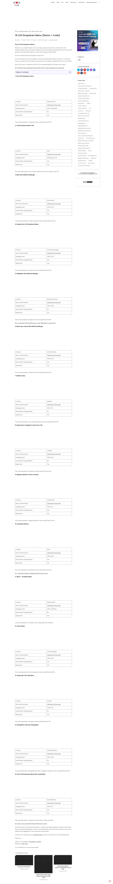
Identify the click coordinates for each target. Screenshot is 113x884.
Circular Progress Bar (83, 101)
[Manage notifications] (110, 881)
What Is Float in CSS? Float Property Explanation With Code (43, 876)
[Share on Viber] (91, 70)
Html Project (81, 138)
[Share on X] (78, 70)
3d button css (81, 83)
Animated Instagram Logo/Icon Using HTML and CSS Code (63, 867)
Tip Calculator (91, 163)
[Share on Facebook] (81, 70)
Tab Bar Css (93, 158)
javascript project (53, 40)
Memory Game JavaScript (83, 143)
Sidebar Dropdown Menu (83, 158)
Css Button (80, 110)
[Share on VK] (94, 70)
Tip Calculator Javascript (84, 165)
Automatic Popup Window (83, 98)
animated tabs (93, 93)
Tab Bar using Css (82, 160)
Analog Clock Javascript (84, 91)
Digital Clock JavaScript (83, 115)
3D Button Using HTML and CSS (84, 86)
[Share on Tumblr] (81, 73)
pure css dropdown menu (33, 847)
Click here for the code (53, 105)
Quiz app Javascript (82, 153)
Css (90, 108)
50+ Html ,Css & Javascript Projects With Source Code (31, 823)
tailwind (90, 160)
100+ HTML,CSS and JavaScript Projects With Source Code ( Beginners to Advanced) (39, 68)
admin (18, 40)
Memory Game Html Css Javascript (86, 140)
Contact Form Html (82, 108)
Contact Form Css (82, 105)
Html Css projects (82, 133)
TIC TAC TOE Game (82, 163)
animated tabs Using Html (83, 96)
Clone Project (81, 103)
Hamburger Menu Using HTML (84, 130)
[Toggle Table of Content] (69, 72)
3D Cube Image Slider (82, 88)
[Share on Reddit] (78, 73)
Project (34, 40)
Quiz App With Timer (82, 155)
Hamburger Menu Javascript (84, 128)
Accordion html (93, 88)
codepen (88, 103)
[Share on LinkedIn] (88, 70)
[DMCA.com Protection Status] (88, 182)
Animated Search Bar (82, 93)
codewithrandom (38, 835)
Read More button (93, 155)
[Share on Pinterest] (84, 70)
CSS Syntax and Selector (24, 866)
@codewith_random (35, 841)
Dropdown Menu (81, 118)
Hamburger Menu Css (82, 125)
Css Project (88, 110)
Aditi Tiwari (25, 844)
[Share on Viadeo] (84, 73)
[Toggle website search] (99, 2)
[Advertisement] (56, 17)
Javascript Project (90, 138)
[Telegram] (79, 60)
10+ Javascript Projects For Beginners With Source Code (31, 573)
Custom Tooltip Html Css (83, 113)
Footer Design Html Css (83, 120)
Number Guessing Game (83, 145)
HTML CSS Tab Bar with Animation (85, 135)
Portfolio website (82, 150)
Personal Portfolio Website (84, 148)
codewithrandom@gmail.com (88, 174)
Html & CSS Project (42, 40)
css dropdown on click (23, 847)
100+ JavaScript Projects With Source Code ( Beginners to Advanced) (35, 323)
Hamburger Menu (82, 123)
